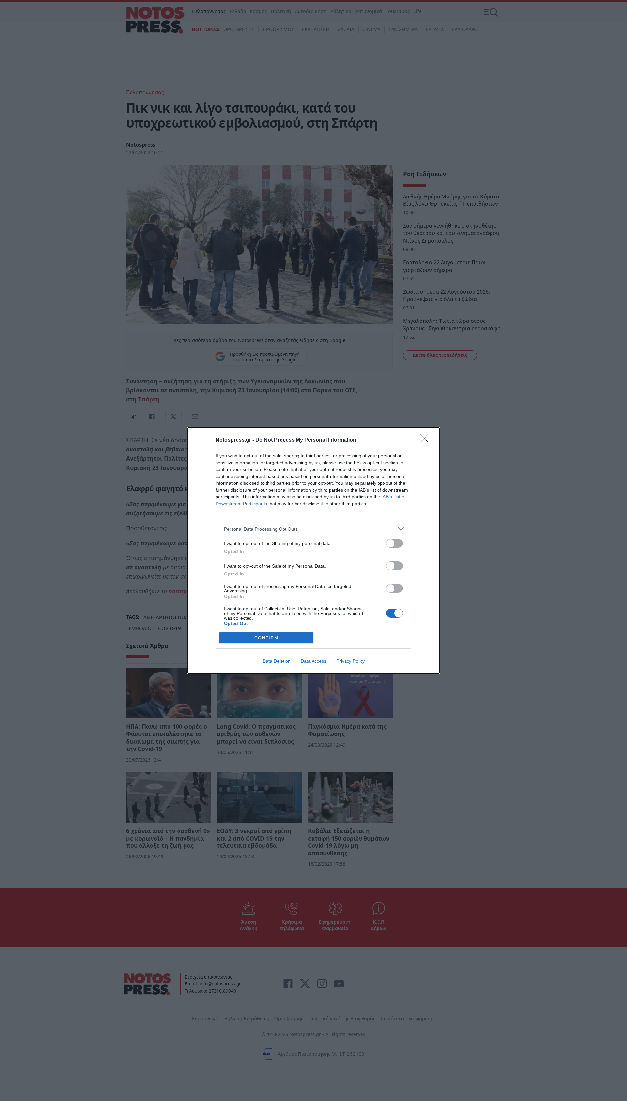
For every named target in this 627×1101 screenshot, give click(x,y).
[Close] (426, 440)
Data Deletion (277, 661)
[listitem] (313, 529)
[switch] (394, 543)
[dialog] (313, 550)
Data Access (313, 661)
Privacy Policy (350, 661)
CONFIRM (266, 638)
